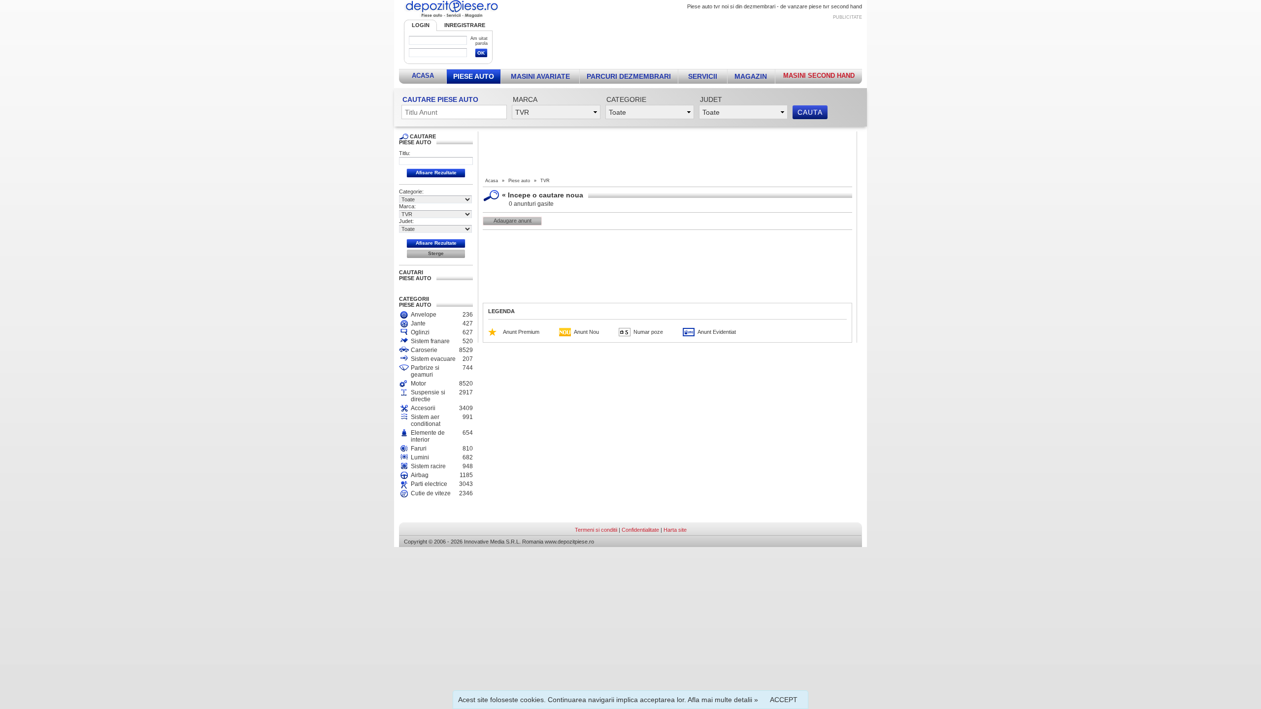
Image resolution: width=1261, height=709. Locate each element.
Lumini (420, 457)
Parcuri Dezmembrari (629, 76)
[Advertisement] (683, 42)
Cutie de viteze (431, 493)
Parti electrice (429, 484)
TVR (545, 180)
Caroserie (424, 350)
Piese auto (519, 180)
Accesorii (423, 408)
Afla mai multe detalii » (723, 700)
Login (421, 25)
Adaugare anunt (512, 221)
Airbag (420, 475)
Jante (418, 323)
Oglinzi (420, 332)
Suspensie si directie (428, 396)
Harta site (675, 530)
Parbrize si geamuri (425, 371)
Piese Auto (473, 76)
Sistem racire (428, 466)
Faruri (419, 448)
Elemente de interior (428, 436)
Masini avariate (540, 76)
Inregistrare (464, 25)
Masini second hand (819, 75)
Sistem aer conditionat (425, 420)
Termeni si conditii (596, 530)
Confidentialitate (640, 530)
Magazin (750, 76)
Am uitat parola (479, 41)
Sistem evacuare (433, 358)
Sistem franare (430, 341)
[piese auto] (451, 17)
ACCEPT (783, 700)
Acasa (423, 75)
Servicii (702, 76)
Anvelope (423, 314)
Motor (418, 383)
